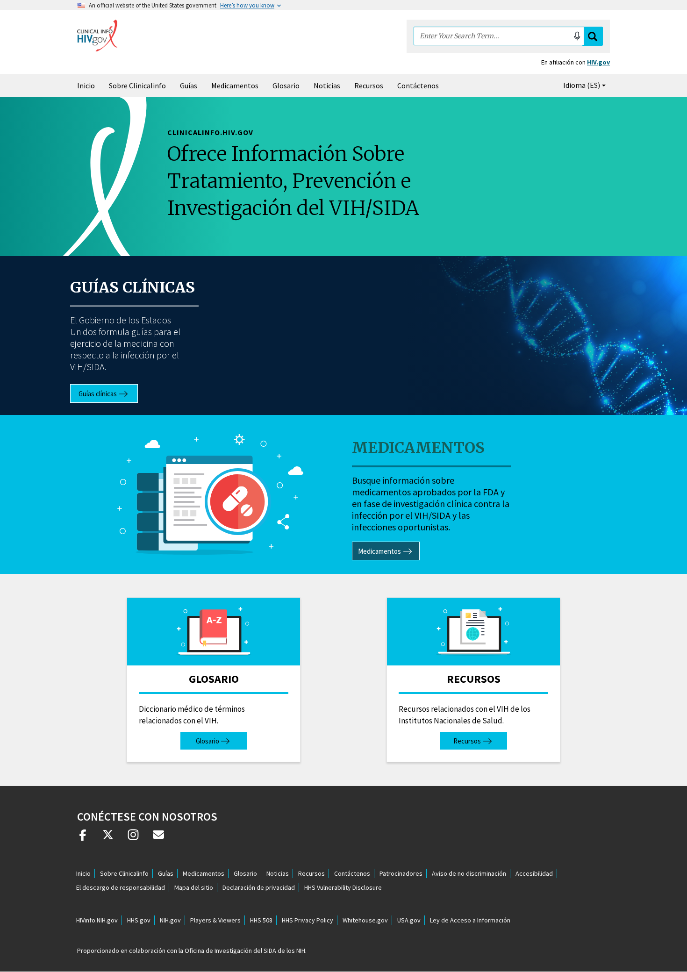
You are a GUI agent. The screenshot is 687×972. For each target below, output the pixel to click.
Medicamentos (234, 85)
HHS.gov (138, 920)
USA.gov (409, 920)
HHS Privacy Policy (307, 920)
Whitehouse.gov (365, 920)
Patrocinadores (400, 873)
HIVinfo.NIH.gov (97, 920)
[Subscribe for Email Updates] (158, 838)
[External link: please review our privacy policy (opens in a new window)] (108, 838)
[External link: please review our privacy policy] (82, 838)
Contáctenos (418, 85)
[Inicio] (97, 35)
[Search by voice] (577, 36)
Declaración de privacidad (258, 887)
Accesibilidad (534, 873)
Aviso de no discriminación (469, 873)
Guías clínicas (132, 287)
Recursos (368, 85)
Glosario (286, 85)
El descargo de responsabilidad (120, 887)
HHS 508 (261, 920)
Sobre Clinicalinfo (137, 85)
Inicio (86, 85)
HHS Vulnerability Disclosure (343, 887)
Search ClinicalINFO (592, 36)
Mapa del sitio (193, 887)
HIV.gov (598, 62)
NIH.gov (170, 920)
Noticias (327, 85)
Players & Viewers (215, 920)
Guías (188, 85)
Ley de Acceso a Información (470, 920)
